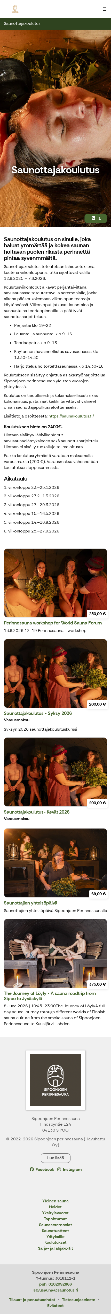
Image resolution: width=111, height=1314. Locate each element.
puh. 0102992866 (55, 1284)
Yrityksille (55, 1236)
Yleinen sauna (55, 1201)
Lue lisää (55, 1158)
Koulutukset (55, 1242)
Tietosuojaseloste (78, 1299)
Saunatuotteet (55, 1230)
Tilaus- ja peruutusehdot (32, 1299)
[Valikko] (104, 9)
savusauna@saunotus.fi (55, 1290)
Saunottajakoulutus (22, 23)
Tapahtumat (55, 1219)
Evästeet (55, 1305)
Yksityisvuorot (55, 1213)
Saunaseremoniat (55, 1225)
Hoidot (55, 1207)
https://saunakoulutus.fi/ (71, 416)
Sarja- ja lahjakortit (55, 1248)
